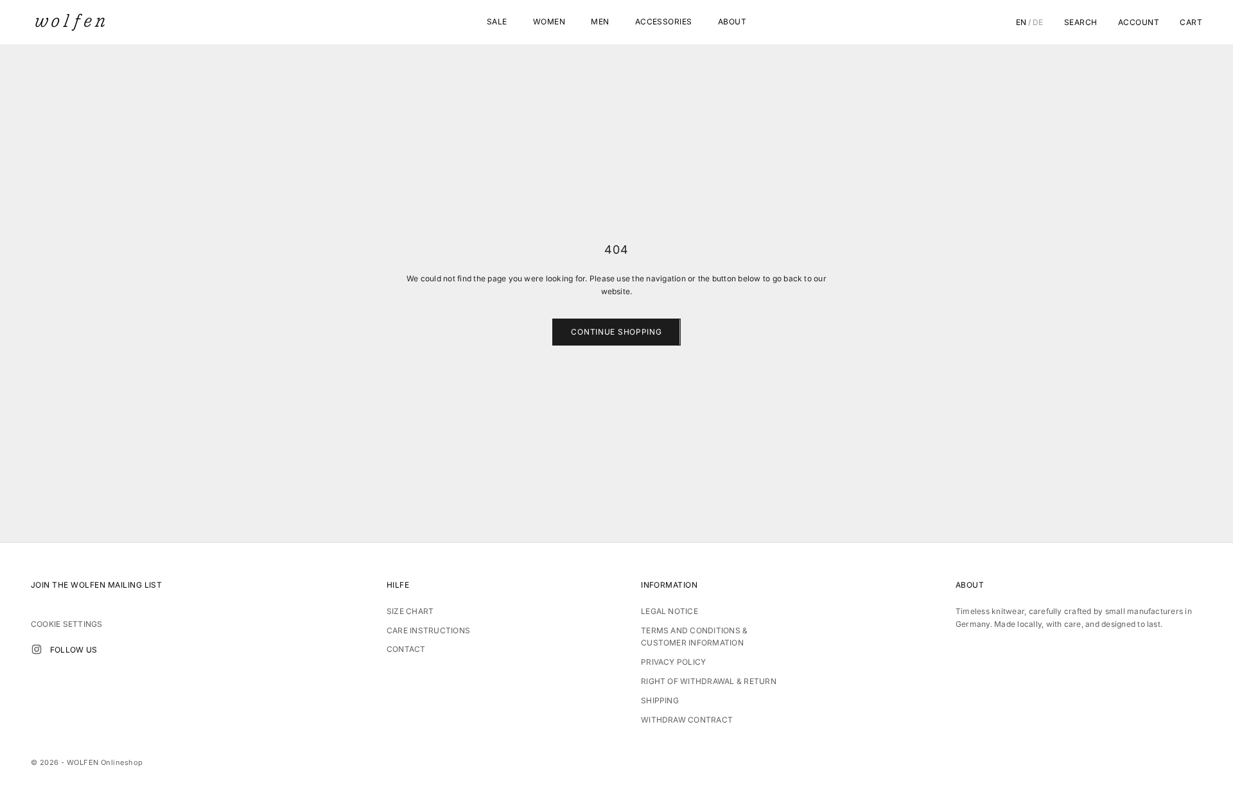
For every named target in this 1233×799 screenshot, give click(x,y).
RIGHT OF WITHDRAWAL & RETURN (708, 681)
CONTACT (406, 649)
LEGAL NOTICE (669, 611)
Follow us (73, 649)
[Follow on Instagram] (36, 649)
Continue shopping (616, 332)
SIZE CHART (410, 611)
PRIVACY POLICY (673, 662)
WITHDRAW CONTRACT (687, 719)
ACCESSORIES (663, 21)
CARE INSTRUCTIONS (428, 630)
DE (1038, 22)
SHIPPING (660, 700)
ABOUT (732, 21)
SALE (497, 21)
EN (1021, 22)
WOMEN (549, 21)
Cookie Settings (67, 624)
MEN (600, 21)
